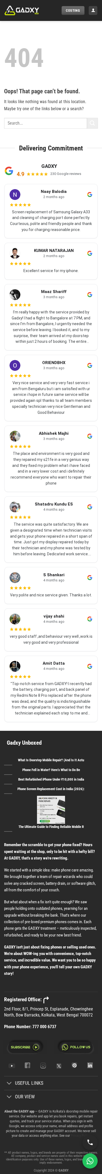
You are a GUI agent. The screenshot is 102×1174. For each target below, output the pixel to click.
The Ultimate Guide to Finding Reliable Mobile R (51, 827)
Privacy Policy (80, 1135)
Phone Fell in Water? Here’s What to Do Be (51, 770)
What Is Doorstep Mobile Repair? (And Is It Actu (51, 760)
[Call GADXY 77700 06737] (90, 1142)
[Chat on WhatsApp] (90, 1161)
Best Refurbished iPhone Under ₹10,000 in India (51, 779)
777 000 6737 (44, 1026)
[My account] (93, 10)
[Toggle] (9, 1084)
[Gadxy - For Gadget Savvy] (30, 10)
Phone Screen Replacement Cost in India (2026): (51, 789)
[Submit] (92, 123)
